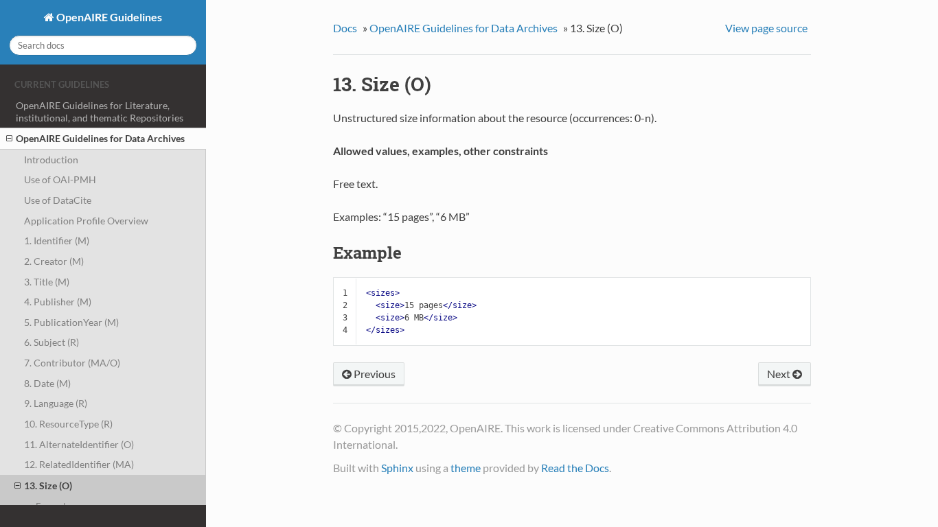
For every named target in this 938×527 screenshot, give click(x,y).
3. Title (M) (46, 282)
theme (465, 467)
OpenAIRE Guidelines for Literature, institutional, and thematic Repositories (99, 111)
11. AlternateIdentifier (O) (79, 444)
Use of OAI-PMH (60, 179)
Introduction (51, 159)
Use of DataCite (57, 200)
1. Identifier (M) (56, 240)
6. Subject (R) (51, 342)
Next (779, 373)
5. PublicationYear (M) (71, 322)
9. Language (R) (55, 403)
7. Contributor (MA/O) (72, 362)
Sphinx (397, 467)
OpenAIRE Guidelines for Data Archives (100, 138)
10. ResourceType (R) (68, 424)
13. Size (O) (48, 485)
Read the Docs (575, 467)
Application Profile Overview (86, 220)
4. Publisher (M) (57, 301)
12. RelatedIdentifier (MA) (79, 464)
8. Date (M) (47, 383)
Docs (345, 27)
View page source (766, 27)
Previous (374, 373)
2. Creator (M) (54, 261)
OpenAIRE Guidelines (108, 16)
